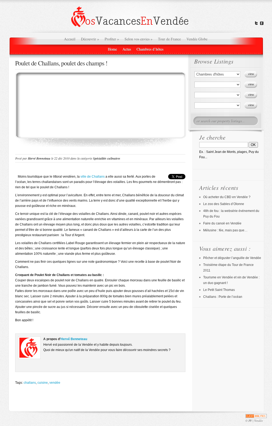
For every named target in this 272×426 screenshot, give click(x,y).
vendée (54, 383)
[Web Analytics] (256, 416)
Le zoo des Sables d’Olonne (223, 204)
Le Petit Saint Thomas (219, 290)
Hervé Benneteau (39, 158)
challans (30, 383)
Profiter (112, 38)
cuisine (42, 383)
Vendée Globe (196, 38)
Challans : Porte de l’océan (222, 297)
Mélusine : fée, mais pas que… (225, 230)
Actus (126, 49)
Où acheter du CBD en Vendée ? (226, 197)
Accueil (69, 38)
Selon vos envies (138, 38)
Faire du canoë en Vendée (222, 223)
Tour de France (169, 38)
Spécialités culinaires (106, 158)
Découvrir (90, 38)
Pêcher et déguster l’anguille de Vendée (232, 258)
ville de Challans (92, 176)
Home (112, 49)
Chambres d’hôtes (150, 49)
